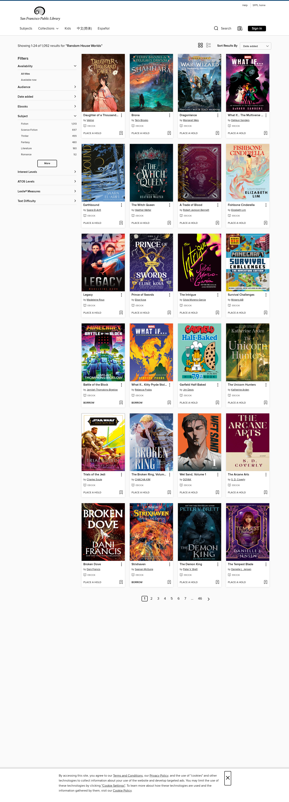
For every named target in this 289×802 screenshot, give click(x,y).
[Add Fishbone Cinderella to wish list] (265, 223)
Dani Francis (93, 569)
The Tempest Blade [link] (240, 564)
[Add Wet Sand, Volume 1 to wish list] (217, 492)
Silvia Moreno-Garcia (194, 299)
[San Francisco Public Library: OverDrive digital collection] (40, 13)
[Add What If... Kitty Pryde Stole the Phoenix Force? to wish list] (169, 403)
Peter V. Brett (190, 569)
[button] (222, 29)
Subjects (26, 28)
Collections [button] (47, 28)
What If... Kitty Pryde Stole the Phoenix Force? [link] (150, 385)
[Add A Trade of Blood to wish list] (217, 223)
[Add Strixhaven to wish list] (169, 582)
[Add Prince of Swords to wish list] (169, 313)
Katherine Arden (240, 389)
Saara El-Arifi (94, 210)
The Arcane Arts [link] (238, 474)
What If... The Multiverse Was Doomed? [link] (246, 115)
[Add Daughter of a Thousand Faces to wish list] (121, 133)
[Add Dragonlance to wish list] (217, 133)
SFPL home (259, 5)
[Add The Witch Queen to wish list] (169, 223)
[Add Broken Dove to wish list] (121, 582)
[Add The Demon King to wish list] (217, 582)
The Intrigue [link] (188, 295)
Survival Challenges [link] (241, 295)
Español (104, 28)
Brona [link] (136, 115)
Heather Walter (143, 210)
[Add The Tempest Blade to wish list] (265, 582)
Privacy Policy (159, 776)
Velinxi (90, 120)
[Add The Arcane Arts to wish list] (265, 492)
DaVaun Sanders (240, 120)
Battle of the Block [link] (95, 385)
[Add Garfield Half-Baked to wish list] (217, 403)
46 (200, 598)
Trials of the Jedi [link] (94, 474)
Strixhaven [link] (139, 564)
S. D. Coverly (238, 479)
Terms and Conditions (128, 776)
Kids (68, 28)
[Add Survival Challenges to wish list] (265, 313)
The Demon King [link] (191, 564)
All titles (25, 74)
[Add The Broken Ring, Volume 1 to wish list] (169, 492)
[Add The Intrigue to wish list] (217, 313)
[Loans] (240, 29)
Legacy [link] (88, 295)
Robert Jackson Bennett (196, 210)
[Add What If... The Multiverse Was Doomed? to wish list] (265, 133)
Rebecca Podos (143, 389)
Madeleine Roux (95, 299)
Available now (29, 79)
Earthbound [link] (91, 205)
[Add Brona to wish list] (169, 133)
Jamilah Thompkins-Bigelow (102, 389)
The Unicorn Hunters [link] (242, 385)
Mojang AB (237, 299)
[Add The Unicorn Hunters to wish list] (265, 403)
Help (245, 5)
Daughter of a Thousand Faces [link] (101, 115)
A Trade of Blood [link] (191, 205)
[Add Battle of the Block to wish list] (121, 403)
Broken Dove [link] (92, 564)
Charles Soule (94, 479)
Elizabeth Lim (238, 210)
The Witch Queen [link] (143, 205)
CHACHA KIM (142, 479)
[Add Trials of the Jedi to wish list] (121, 492)
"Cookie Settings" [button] (113, 786)
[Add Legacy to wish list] (121, 313)
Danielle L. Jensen (241, 569)
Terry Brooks (141, 120)
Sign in (257, 28)
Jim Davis (188, 389)
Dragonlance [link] (188, 115)
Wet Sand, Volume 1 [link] (193, 474)
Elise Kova (140, 299)
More (47, 163)
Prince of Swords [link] (143, 295)
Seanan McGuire (144, 569)
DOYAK (187, 479)
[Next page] (209, 598)
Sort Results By (227, 46)
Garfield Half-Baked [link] (193, 385)
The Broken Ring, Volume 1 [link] (150, 474)
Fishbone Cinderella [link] (241, 205)
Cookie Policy (122, 791)
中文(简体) (84, 28)
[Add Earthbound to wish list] (121, 223)
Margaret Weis (191, 120)
